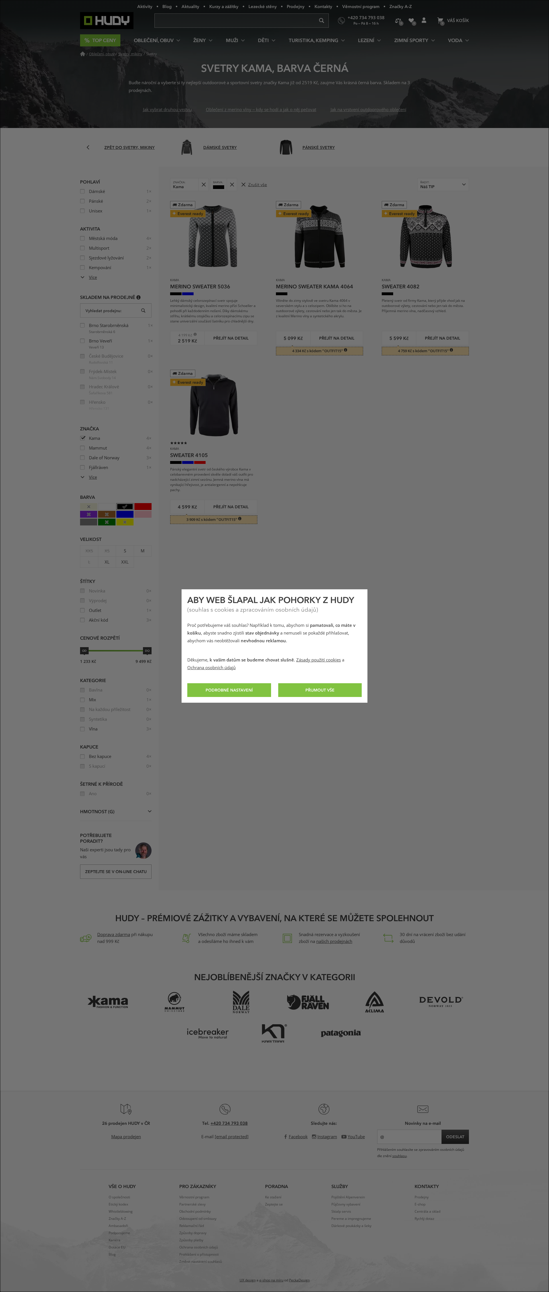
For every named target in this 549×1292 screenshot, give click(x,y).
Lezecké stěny (262, 6)
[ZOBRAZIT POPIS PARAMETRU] (138, 297)
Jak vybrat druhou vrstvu (167, 110)
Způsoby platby (191, 1240)
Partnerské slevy (192, 1204)
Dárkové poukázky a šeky (351, 1225)
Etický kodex (118, 1204)
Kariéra (114, 1240)
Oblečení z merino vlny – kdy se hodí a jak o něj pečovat (261, 110)
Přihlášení (423, 20)
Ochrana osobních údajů (211, 668)
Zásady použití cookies (318, 660)
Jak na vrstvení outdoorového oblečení (368, 110)
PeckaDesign (299, 1280)
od (84, 650)
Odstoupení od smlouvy (197, 1218)
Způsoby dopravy (192, 1233)
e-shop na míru (271, 1280)
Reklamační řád (191, 1225)
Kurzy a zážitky (223, 6)
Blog (167, 6)
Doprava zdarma (113, 934)
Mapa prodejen (126, 1137)
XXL (125, 562)
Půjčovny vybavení (345, 1204)
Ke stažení (273, 1197)
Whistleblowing (121, 1211)
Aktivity (144, 6)
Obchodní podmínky (195, 1211)
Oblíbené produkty (411, 20)
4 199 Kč (183, 335)
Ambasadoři (118, 1225)
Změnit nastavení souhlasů (200, 1261)
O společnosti (119, 1197)
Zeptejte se (274, 1204)
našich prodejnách (334, 941)
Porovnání (398, 20)
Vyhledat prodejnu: (103, 310)
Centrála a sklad (427, 1211)
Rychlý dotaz (424, 1218)
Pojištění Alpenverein (348, 1197)
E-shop (420, 1204)
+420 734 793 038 (229, 1123)
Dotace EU (117, 1247)
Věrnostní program (360, 6)
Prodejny (296, 6)
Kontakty (323, 6)
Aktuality (190, 6)
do (147, 650)
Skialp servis (341, 1211)
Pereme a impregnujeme (351, 1218)
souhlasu (399, 1156)
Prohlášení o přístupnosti (199, 1254)
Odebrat (203, 184)
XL (107, 562)
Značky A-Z (400, 6)
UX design (248, 1280)
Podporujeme (119, 1233)
